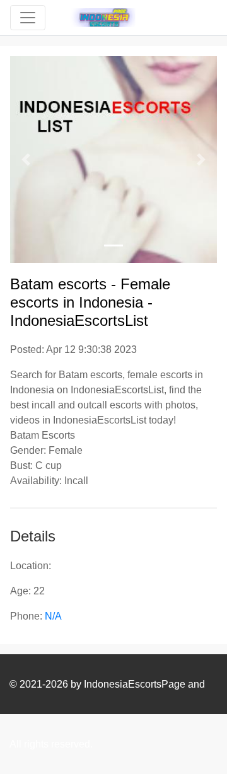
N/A (53, 616)
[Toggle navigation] (27, 17)
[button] (25, 159)
